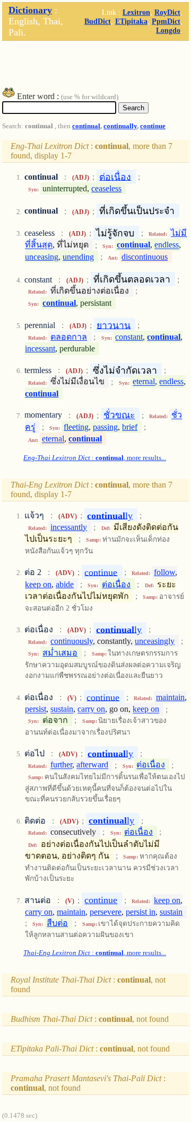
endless (166, 245)
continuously (71, 641)
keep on (38, 584)
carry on (91, 709)
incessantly (68, 527)
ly (110, 515)
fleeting (76, 426)
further (61, 765)
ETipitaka (131, 21)
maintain (170, 697)
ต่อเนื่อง (115, 176)
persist (35, 709)
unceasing (41, 256)
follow (164, 572)
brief (129, 426)
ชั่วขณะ (119, 415)
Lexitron (136, 12)
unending (78, 256)
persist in (140, 911)
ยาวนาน (114, 325)
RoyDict (167, 12)
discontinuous (144, 256)
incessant (40, 348)
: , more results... (94, 458)
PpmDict (166, 21)
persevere (105, 911)
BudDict (97, 21)
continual (86, 126)
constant (129, 336)
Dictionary (30, 10)
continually (120, 126)
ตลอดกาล (68, 336)
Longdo (168, 30)
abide (65, 584)
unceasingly (155, 641)
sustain (61, 709)
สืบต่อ (57, 922)
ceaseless (106, 188)
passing (105, 426)
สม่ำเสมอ (59, 652)
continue (153, 126)
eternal (144, 381)
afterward (92, 765)
